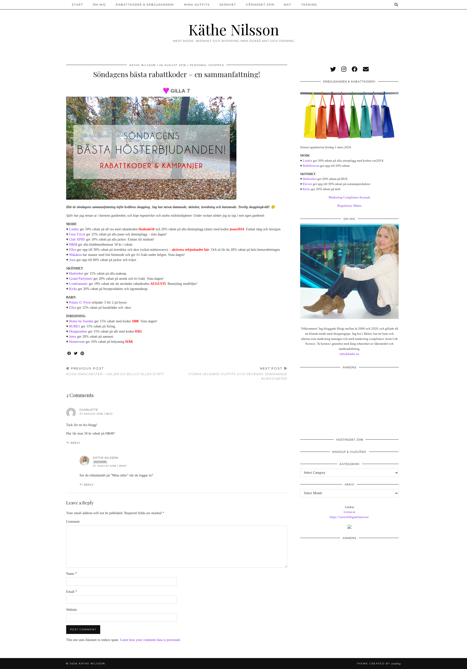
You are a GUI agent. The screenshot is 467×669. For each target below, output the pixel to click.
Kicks (73, 289)
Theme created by (379, 663)
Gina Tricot (77, 234)
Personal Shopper (207, 65)
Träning (309, 4)
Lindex (74, 229)
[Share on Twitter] (76, 354)
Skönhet (227, 4)
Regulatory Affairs (349, 205)
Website (71, 610)
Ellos (72, 249)
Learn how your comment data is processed (150, 640)
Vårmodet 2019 (260, 4)
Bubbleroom (311, 165)
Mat (287, 4)
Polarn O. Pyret (80, 302)
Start (77, 4)
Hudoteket (76, 273)
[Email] (366, 69)
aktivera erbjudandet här (190, 249)
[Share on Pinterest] (82, 354)
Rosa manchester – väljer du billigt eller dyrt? (115, 371)
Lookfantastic (78, 284)
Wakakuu (75, 255)
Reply (75, 443)
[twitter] (333, 69)
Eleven (307, 184)
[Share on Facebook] (69, 354)
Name (71, 574)
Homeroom (77, 342)
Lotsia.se (349, 512)
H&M (73, 244)
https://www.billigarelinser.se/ (349, 517)
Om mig (99, 4)
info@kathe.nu (349, 354)
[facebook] (355, 69)
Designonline (78, 331)
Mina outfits (197, 4)
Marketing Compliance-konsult (349, 197)
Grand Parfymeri (80, 278)
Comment (73, 521)
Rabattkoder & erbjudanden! (145, 4)
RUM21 (74, 326)
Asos (72, 260)
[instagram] (343, 69)
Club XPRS (77, 239)
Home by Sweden (81, 321)
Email (71, 592)
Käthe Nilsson (233, 29)
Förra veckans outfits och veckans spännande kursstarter (238, 373)
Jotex (72, 336)
